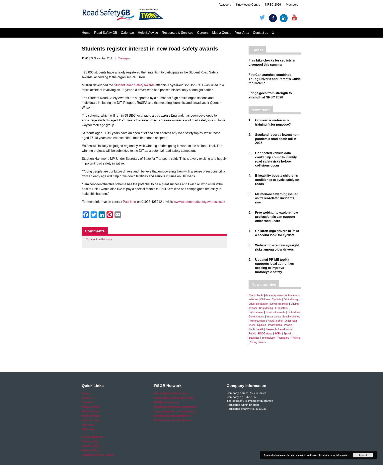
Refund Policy (90, 450)
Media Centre (221, 32)
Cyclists (276, 299)
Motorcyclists (258, 320)
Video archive (90, 420)
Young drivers (258, 342)
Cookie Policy (90, 445)
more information (339, 455)
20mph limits (256, 295)
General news (256, 316)
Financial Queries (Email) (98, 454)
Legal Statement (92, 436)
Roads (252, 333)
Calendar (127, 32)
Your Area (242, 32)
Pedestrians (275, 324)
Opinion (261, 324)
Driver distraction (258, 303)
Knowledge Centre (248, 4)
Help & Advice (148, 32)
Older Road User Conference (172, 420)
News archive (90, 415)
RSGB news (265, 333)
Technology (268, 337)
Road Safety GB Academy (170, 393)
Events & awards (275, 312)
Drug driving (266, 307)
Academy (225, 4)
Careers (202, 32)
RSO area (88, 429)
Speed (287, 333)
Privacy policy (90, 441)
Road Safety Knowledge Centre (174, 398)
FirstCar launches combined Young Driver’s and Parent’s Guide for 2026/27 (275, 79)
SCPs (277, 333)
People (288, 324)
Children (265, 299)
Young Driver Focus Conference (174, 411)
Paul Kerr (129, 201)
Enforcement (256, 312)
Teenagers (124, 58)
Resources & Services (177, 32)
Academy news (274, 295)
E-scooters (281, 307)
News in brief (275, 320)
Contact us (260, 32)
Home (86, 32)
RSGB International (166, 402)
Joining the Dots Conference (172, 415)
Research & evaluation (279, 329)
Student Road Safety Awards (134, 85)
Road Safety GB (105, 32)
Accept (363, 455)
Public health (256, 329)
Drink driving (290, 299)
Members (292, 4)
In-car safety (274, 316)
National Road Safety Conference (175, 406)
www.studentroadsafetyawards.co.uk (199, 201)
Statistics (254, 337)
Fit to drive (293, 312)
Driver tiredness (279, 303)
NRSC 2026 (273, 4)
